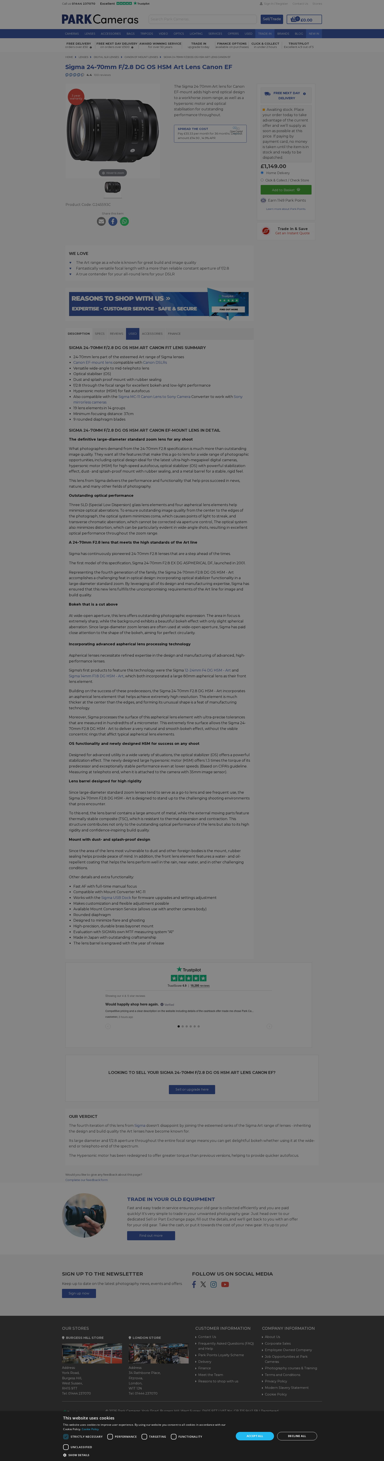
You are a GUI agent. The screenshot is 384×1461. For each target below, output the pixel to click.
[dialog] (192, 1436)
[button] (146, 1455)
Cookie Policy (90, 1429)
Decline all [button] (297, 1436)
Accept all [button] (255, 1436)
